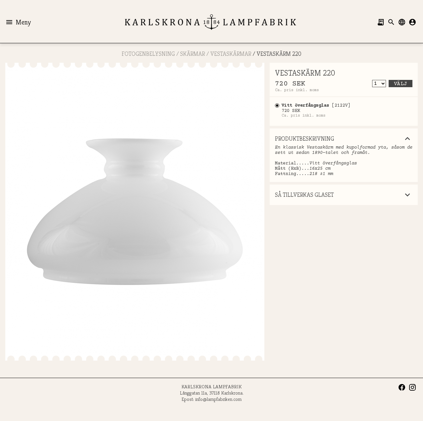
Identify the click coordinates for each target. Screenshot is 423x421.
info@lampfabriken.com (218, 399)
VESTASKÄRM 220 (278, 53)
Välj (400, 84)
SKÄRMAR (192, 53)
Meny (18, 22)
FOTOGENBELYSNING (148, 53)
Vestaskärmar (230, 53)
